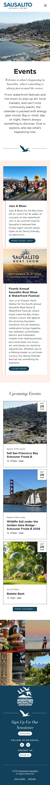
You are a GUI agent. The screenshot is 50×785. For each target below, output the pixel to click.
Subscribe (25, 733)
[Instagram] (28, 745)
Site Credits (19, 779)
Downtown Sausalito (28, 771)
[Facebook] (22, 745)
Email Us (25, 755)
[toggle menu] (45, 5)
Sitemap (32, 779)
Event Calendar (24, 609)
